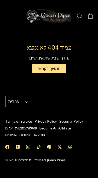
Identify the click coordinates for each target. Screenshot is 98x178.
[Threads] (70, 147)
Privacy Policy (45, 121)
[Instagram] (28, 147)
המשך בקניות (49, 68)
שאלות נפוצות (26, 128)
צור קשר (39, 134)
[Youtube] (18, 147)
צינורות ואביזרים (17, 134)
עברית (13, 101)
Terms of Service (18, 121)
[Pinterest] (49, 147)
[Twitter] (59, 147)
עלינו (9, 128)
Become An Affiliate (55, 128)
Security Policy (71, 121)
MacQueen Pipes (52, 160)
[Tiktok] (38, 147)
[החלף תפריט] (8, 15)
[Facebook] (7, 147)
